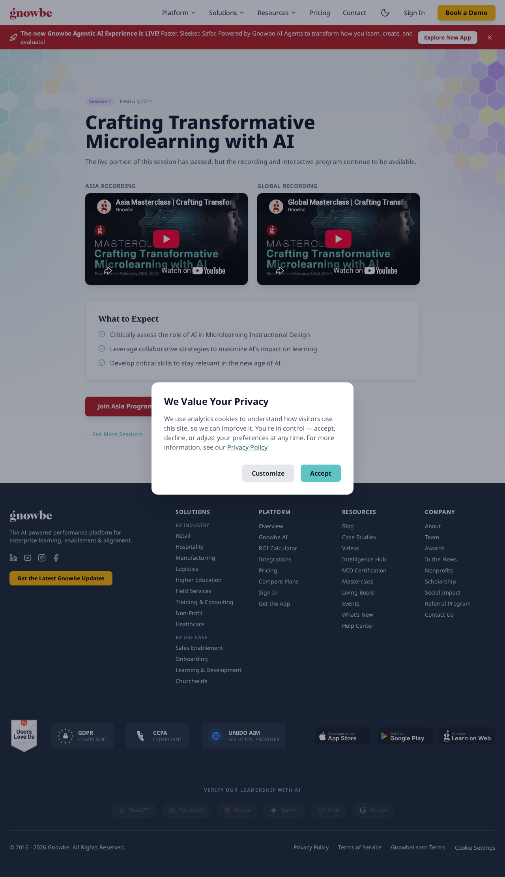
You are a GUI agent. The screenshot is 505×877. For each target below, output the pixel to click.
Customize (268, 473)
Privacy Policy (247, 447)
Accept (320, 473)
